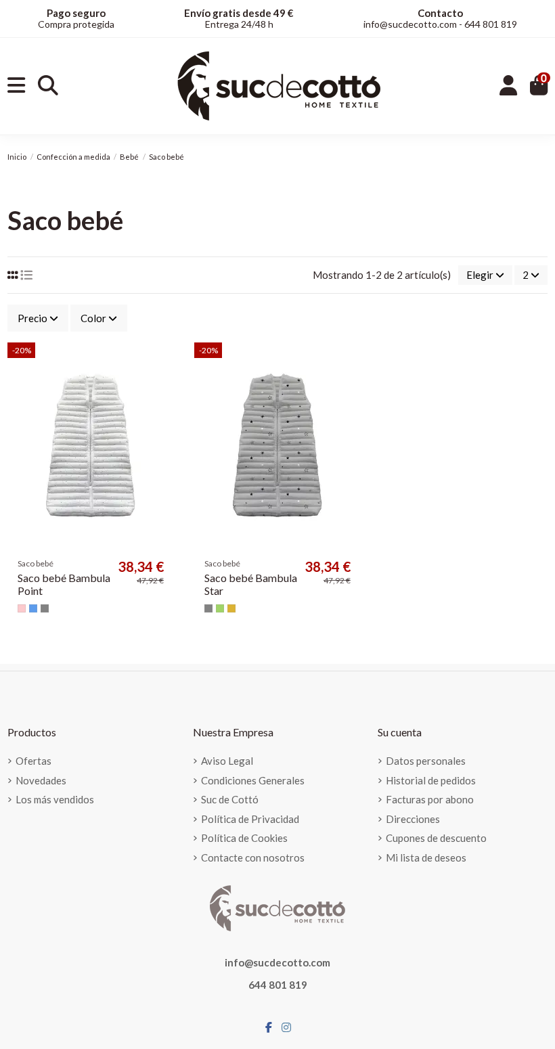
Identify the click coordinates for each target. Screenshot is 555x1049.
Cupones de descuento (436, 838)
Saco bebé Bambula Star (250, 584)
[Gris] (45, 608)
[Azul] (33, 608)
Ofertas (33, 761)
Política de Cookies (244, 838)
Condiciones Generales (253, 780)
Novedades (41, 780)
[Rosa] (22, 608)
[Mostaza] (231, 608)
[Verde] (220, 608)
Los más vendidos (55, 799)
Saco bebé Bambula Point (64, 584)
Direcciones (413, 819)
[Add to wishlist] (163, 363)
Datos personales (426, 761)
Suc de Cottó (230, 799)
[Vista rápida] (163, 388)
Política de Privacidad (250, 819)
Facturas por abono (430, 799)
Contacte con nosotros (253, 857)
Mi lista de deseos (426, 857)
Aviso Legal (227, 761)
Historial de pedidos (431, 780)
